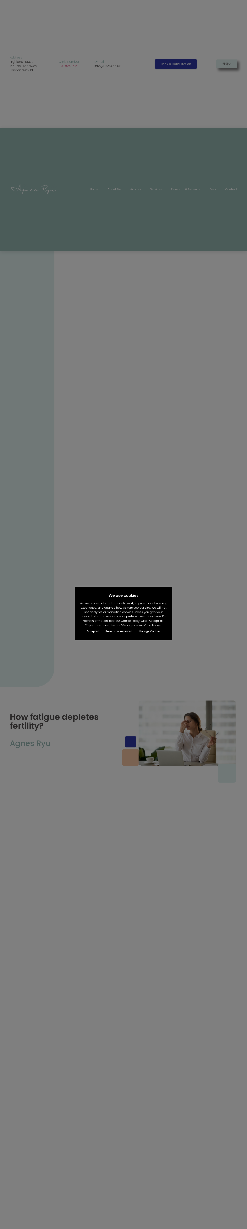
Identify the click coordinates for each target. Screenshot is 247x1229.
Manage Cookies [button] (150, 631)
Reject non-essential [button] (119, 631)
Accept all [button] (93, 631)
